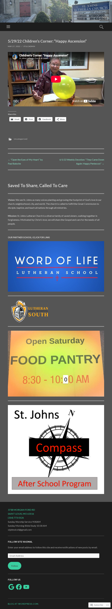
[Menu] (8, 27)
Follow (14, 565)
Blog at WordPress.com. (23, 604)
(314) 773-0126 (16, 517)
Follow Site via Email (20, 542)
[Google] (11, 586)
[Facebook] (18, 586)
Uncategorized (20, 139)
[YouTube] (26, 586)
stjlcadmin (29, 46)
